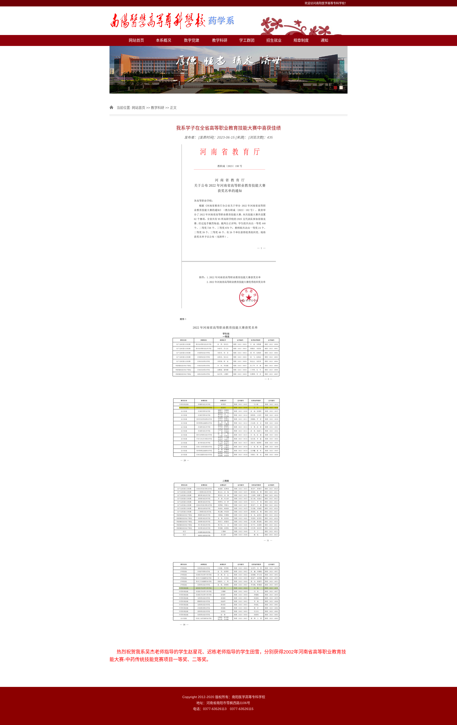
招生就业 (274, 40)
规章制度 (301, 40)
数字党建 (191, 40)
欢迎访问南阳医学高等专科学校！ (326, 3)
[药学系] (228, 20)
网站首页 (136, 40)
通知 (324, 40)
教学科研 (219, 40)
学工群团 (246, 40)
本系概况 (163, 40)
